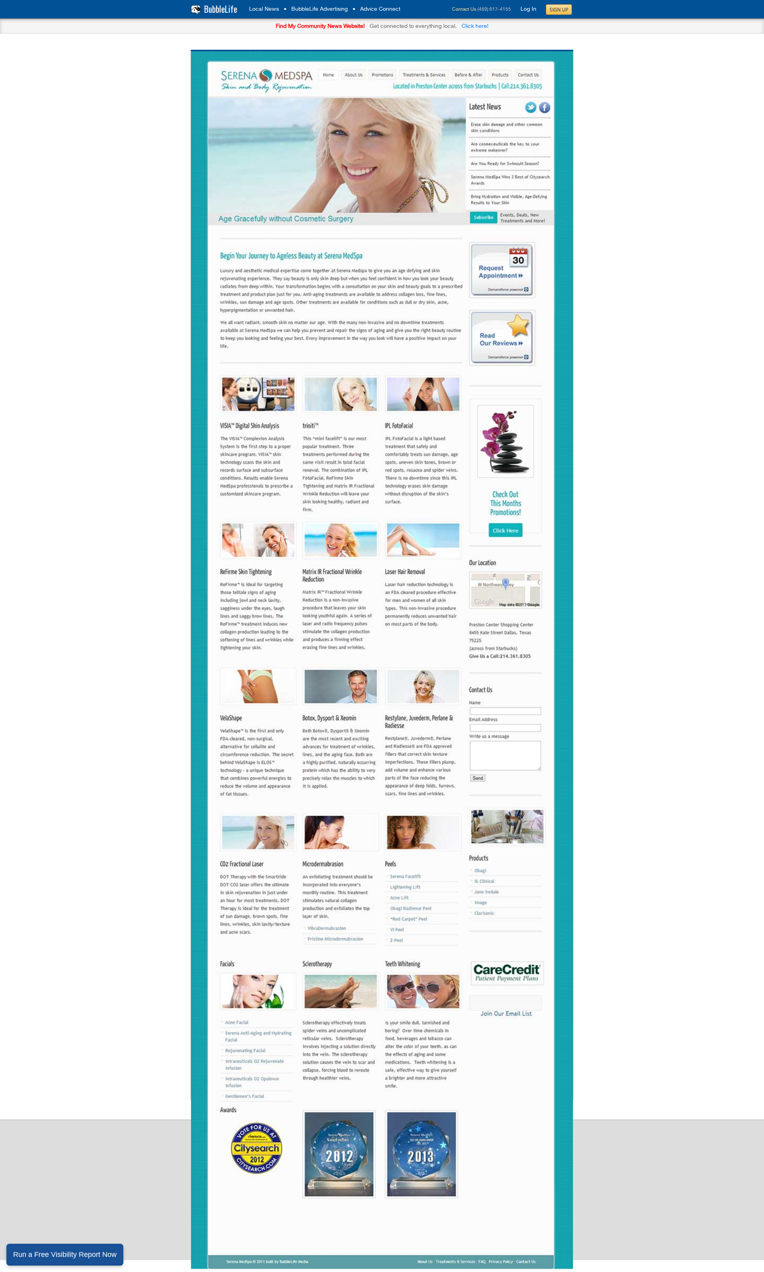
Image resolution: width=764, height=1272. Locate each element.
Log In (528, 9)
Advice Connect (380, 9)
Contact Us (464, 9)
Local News (264, 9)
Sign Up (559, 9)
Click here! (475, 26)
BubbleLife (220, 9)
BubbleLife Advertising (319, 9)
